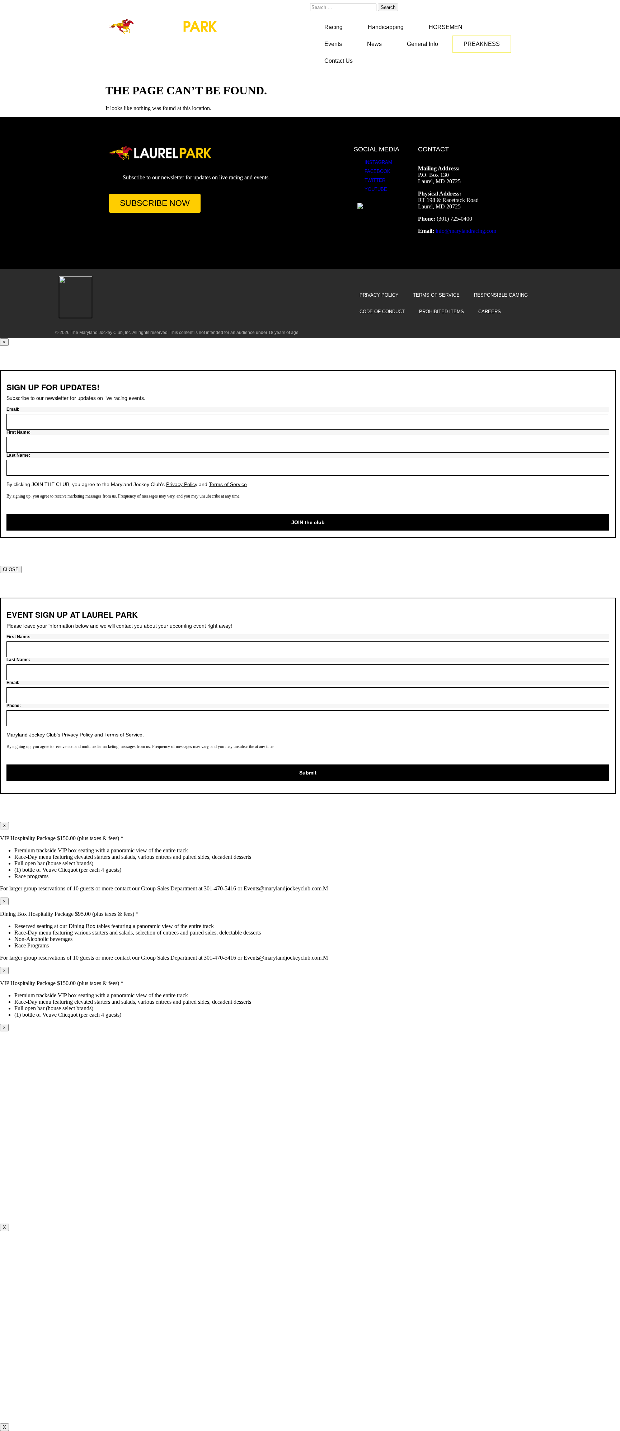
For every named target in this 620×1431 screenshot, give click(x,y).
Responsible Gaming (501, 295)
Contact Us (338, 61)
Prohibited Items (441, 311)
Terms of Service (436, 295)
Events (333, 44)
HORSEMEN (445, 27)
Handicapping (386, 27)
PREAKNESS (482, 44)
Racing (333, 27)
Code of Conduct (382, 311)
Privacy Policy (379, 295)
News (374, 44)
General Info (422, 44)
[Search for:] (344, 7)
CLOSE (11, 569)
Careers (489, 311)
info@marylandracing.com (466, 231)
